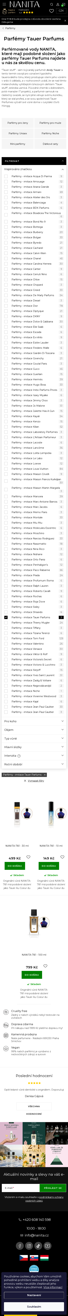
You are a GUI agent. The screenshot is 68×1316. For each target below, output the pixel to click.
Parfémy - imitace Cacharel (37, 248)
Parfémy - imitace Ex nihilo (37, 337)
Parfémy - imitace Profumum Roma (37, 580)
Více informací (52, 1287)
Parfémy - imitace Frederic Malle (37, 347)
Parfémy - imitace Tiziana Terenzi (37, 633)
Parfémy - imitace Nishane (37, 554)
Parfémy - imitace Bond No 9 (37, 221)
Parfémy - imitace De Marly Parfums (37, 295)
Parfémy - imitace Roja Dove (37, 601)
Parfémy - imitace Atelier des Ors (37, 197)
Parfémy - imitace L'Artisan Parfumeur (37, 437)
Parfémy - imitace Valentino (37, 643)
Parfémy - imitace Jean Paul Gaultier (37, 706)
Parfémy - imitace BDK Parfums (37, 207)
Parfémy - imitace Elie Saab (37, 326)
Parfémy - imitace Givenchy (37, 358)
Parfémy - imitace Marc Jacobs (37, 506)
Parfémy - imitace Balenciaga (37, 202)
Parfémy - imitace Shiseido (37, 612)
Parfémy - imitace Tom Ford (37, 638)
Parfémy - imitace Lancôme (37, 447)
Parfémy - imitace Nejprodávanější (37, 685)
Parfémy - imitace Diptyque (37, 311)
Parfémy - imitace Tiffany (37, 627)
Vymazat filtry (36, 780)
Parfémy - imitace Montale (37, 517)
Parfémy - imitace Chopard (37, 284)
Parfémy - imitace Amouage (37, 181)
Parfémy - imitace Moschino (37, 533)
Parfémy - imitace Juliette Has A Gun (37, 411)
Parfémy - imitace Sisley (37, 606)
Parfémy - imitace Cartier (37, 269)
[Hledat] (52, 4)
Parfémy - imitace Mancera (37, 496)
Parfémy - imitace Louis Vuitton (37, 468)
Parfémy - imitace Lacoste (37, 442)
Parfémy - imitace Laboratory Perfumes (37, 432)
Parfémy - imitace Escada (37, 332)
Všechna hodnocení (34, 1107)
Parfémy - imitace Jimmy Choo (37, 400)
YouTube (47, 1246)
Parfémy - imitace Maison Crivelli (37, 474)
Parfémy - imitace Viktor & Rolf (37, 654)
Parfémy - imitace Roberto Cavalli (37, 591)
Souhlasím (34, 1306)
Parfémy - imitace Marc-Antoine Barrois (37, 501)
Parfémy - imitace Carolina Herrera (37, 263)
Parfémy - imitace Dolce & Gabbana (37, 321)
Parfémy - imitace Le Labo (37, 458)
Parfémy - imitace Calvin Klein (37, 253)
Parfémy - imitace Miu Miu (37, 522)
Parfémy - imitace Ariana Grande (37, 186)
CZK (61, 10)
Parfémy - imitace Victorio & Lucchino (37, 664)
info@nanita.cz (37, 1235)
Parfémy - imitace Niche (37, 691)
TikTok (38, 1246)
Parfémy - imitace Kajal (37, 701)
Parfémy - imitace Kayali (37, 416)
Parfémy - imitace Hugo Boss (37, 384)
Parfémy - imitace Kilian (37, 426)
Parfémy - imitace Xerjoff (37, 670)
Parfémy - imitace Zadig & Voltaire (37, 680)
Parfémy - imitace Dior (37, 305)
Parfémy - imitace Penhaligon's (37, 564)
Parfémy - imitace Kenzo (37, 421)
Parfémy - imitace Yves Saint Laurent (37, 675)
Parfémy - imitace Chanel (37, 258)
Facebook (20, 1246)
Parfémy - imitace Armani (37, 192)
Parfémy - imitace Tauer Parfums (37, 617)
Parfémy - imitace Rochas (37, 596)
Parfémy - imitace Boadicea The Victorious (37, 215)
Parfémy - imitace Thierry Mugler (37, 622)
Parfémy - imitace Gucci (37, 368)
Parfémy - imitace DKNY (37, 316)
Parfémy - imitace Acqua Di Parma (37, 176)
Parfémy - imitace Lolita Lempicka (37, 453)
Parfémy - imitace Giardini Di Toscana (37, 353)
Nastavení (34, 1295)
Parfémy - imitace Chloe (37, 279)
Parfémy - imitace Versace (37, 648)
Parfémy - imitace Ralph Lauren (37, 585)
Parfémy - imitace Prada (37, 575)
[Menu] (4, 4)
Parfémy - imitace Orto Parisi (37, 559)
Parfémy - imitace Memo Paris (37, 512)
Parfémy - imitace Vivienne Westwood (37, 696)
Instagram (29, 1246)
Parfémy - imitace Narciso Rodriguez (37, 538)
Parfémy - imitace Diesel (37, 300)
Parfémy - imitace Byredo (37, 242)
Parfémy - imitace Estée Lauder (37, 342)
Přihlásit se (53, 1188)
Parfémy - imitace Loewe (37, 463)
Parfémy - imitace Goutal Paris (37, 363)
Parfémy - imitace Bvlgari (37, 237)
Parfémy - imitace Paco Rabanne (37, 570)
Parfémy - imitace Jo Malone (37, 405)
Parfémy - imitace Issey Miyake (37, 395)
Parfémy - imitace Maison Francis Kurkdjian (37, 481)
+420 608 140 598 (37, 1220)
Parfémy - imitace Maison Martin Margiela (37, 489)
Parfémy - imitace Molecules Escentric (37, 528)
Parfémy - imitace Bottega (37, 226)
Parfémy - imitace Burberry (37, 232)
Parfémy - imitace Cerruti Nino (37, 274)
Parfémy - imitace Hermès (37, 379)
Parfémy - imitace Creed (37, 290)
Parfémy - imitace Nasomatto (37, 543)
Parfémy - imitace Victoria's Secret (37, 659)
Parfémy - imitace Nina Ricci (37, 549)
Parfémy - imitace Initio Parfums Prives (37, 389)
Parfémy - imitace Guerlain (37, 374)
